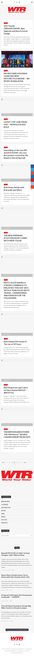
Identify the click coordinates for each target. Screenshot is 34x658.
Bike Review (5, 501)
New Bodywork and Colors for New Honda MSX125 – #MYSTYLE (16, 390)
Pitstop (4, 520)
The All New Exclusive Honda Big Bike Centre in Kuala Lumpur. (16, 607)
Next (25, 462)
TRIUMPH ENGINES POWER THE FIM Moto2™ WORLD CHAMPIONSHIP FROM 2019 (17, 434)
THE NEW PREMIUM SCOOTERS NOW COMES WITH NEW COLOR (15, 238)
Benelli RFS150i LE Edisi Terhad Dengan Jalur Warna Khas (15, 554)
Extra (3, 510)
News (5, 23)
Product (4, 523)
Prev (3, 462)
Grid (3, 513)
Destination (5, 507)
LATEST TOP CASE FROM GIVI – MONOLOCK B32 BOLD (15, 124)
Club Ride (4, 504)
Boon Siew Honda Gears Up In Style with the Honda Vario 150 (15, 576)
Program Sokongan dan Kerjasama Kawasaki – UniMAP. (16, 596)
